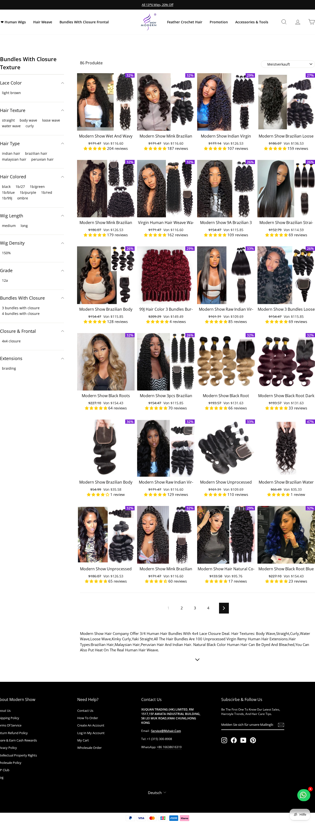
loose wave (51, 120)
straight (8, 120)
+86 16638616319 (169, 747)
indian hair (11, 153)
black (6, 186)
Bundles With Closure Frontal (84, 22)
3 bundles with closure (21, 308)
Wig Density (12, 243)
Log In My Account (91, 733)
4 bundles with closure (21, 313)
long (24, 225)
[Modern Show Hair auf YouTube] (243, 740)
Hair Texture (12, 110)
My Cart (83, 740)
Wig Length (11, 216)
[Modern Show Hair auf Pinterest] (253, 740)
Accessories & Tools (251, 22)
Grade (6, 270)
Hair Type (10, 143)
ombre (22, 198)
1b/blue (8, 192)
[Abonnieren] (281, 725)
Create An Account (90, 725)
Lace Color (11, 83)
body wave (28, 120)
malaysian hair (14, 159)
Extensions (11, 358)
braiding (9, 368)
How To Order (87, 718)
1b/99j (7, 198)
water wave (11, 126)
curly (30, 126)
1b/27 (20, 186)
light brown (11, 92)
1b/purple (28, 192)
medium (9, 225)
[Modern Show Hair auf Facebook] (234, 740)
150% (6, 253)
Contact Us (85, 710)
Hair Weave (42, 22)
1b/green (37, 186)
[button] (95, 148)
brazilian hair (36, 153)
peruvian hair (42, 159)
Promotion (219, 22)
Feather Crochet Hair (184, 22)
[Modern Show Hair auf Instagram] (224, 740)
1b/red (46, 192)
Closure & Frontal (18, 331)
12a (5, 280)
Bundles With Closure (22, 298)
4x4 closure (11, 341)
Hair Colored (13, 177)
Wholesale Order (89, 747)
